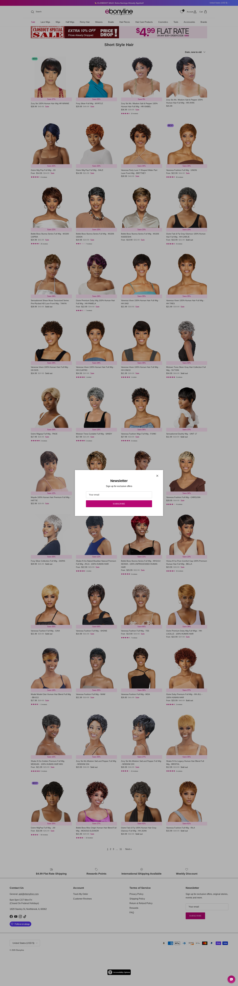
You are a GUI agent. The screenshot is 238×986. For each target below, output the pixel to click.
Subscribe (119, 504)
